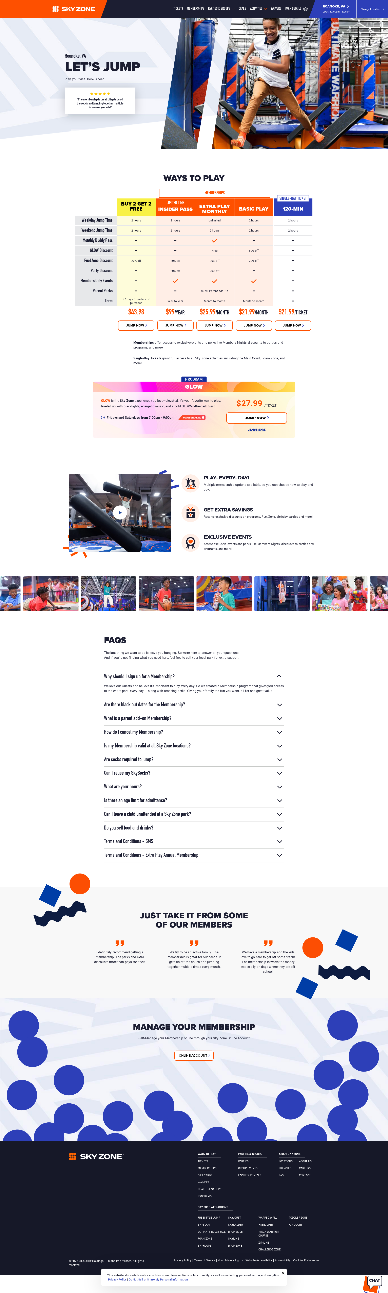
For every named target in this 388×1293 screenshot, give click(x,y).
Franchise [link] (286, 1168)
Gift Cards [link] (205, 1175)
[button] (336, 9)
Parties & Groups (219, 9)
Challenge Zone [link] (269, 1249)
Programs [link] (205, 1196)
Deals (242, 9)
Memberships (195, 9)
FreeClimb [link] (265, 1225)
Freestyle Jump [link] (209, 1218)
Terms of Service (204, 1260)
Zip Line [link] (263, 1243)
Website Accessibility (259, 1260)
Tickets (178, 9)
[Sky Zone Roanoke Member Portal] (305, 9)
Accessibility (283, 1260)
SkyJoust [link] (234, 1218)
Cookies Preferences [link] (306, 1260)
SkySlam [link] (204, 1225)
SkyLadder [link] (235, 1225)
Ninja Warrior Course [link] (268, 1234)
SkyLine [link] (233, 1239)
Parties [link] (243, 1161)
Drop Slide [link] (235, 1232)
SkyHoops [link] (204, 1246)
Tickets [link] (203, 1161)
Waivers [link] (203, 1182)
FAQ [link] (281, 1175)
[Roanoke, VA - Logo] (82, 9)
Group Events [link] (247, 1168)
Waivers (276, 9)
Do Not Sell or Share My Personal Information (158, 1279)
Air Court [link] (295, 1225)
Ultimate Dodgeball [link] (212, 1232)
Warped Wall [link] (267, 1218)
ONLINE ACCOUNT (193, 1055)
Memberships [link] (207, 1168)
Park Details (293, 9)
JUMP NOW (255, 418)
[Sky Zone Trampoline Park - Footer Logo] (96, 1156)
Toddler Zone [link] (298, 1218)
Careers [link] (305, 1168)
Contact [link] (304, 1175)
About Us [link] (305, 1161)
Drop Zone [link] (235, 1246)
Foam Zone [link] (205, 1239)
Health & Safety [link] (209, 1189)
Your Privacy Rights (230, 1260)
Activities (256, 9)
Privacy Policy (182, 1260)
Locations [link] (286, 1161)
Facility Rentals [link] (249, 1175)
